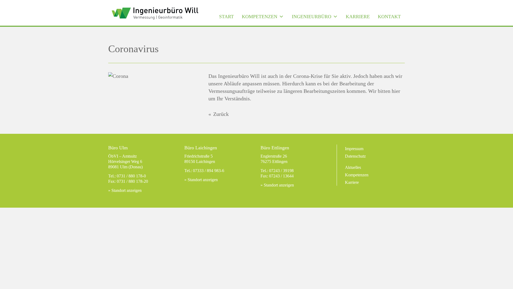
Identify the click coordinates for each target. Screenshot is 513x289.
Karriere (358, 16)
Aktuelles (353, 167)
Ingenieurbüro (311, 16)
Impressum (354, 148)
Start (226, 16)
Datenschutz (355, 156)
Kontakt (389, 16)
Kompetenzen (259, 16)
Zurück (221, 114)
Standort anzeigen (126, 190)
